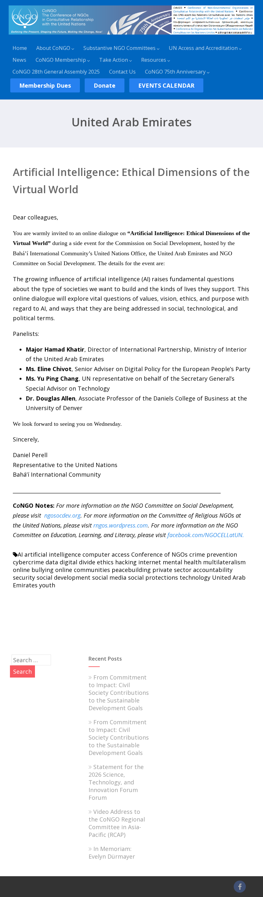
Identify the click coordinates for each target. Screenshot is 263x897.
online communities (82, 570)
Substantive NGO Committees (119, 48)
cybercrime (28, 562)
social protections (153, 577)
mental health (182, 562)
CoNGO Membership (61, 59)
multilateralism (224, 562)
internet (149, 562)
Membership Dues (45, 85)
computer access (106, 554)
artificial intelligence (52, 554)
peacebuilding (131, 570)
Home (20, 48)
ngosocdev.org (62, 515)
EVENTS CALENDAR (166, 85)
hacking (126, 562)
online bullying (33, 570)
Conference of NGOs (159, 554)
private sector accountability (192, 570)
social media (109, 577)
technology (195, 577)
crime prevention (213, 554)
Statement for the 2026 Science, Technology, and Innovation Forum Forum (116, 782)
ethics (105, 562)
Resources (153, 59)
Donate (104, 85)
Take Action (113, 59)
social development (63, 577)
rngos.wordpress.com (120, 525)
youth (47, 585)
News (19, 59)
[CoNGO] (131, 35)
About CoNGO (53, 48)
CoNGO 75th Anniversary (175, 71)
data (52, 562)
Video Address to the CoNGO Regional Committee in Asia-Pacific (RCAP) (117, 823)
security (24, 577)
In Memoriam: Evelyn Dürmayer (112, 852)
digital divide (77, 562)
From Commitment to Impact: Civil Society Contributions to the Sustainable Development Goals (119, 692)
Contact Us (122, 71)
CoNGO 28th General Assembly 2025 (56, 71)
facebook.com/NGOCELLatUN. (205, 535)
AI (20, 554)
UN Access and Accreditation (203, 48)
